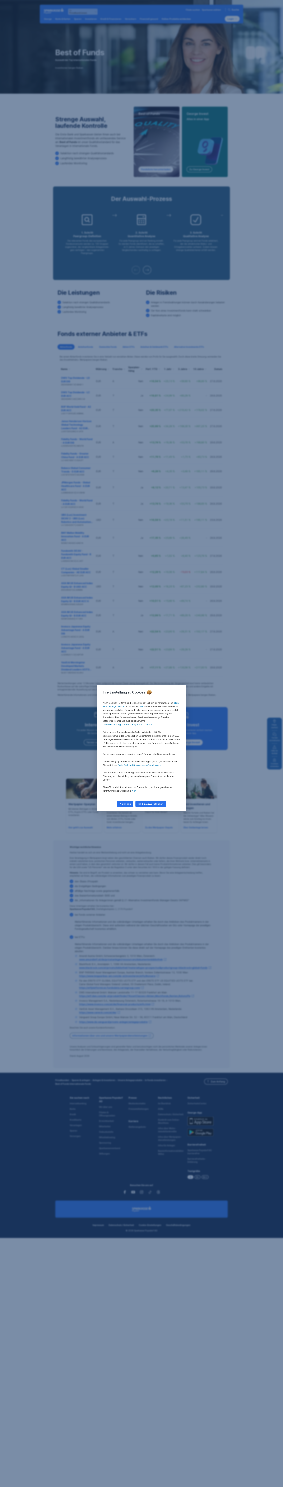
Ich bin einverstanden (150, 803)
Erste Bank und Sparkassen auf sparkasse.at (140, 765)
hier (134, 791)
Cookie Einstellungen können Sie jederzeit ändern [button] (127, 724)
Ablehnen (125, 803)
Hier (142, 706)
